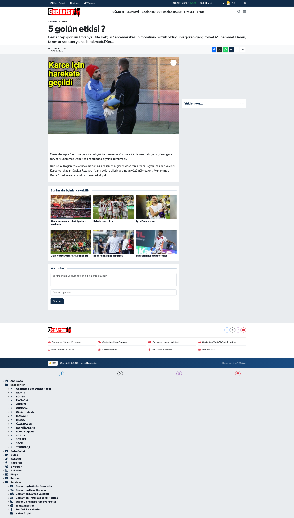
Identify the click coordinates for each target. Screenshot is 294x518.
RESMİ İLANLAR (25, 427)
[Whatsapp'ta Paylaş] (225, 49)
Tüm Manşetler (109, 350)
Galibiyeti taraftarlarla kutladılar (69, 256)
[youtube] (238, 373)
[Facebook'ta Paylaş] (214, 49)
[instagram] (179, 373)
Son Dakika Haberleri (162, 350)
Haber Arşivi (208, 350)
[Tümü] (242, 103)
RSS (54, 363)
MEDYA (20, 420)
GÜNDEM (118, 12)
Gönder (57, 301)
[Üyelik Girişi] (243, 3)
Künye (14, 474)
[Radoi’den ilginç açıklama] (113, 241)
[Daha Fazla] (231, 49)
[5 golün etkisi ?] (113, 95)
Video (76, 3)
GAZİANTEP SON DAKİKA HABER (161, 12)
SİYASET (189, 12)
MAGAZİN (22, 416)
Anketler (16, 470)
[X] (232, 329)
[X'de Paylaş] (219, 49)
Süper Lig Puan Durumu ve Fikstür (36, 501)
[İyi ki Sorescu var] (156, 207)
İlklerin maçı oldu (103, 221)
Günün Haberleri (26, 412)
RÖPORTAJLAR (25, 431)
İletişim (14, 478)
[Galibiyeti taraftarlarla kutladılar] (71, 241)
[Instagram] (238, 329)
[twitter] (120, 373)
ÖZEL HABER (24, 423)
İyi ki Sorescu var (146, 221)
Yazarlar (91, 3)
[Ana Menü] (244, 12)
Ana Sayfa (16, 381)
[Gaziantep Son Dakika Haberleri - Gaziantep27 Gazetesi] (64, 11)
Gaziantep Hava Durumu (114, 342)
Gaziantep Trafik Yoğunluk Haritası (219, 342)
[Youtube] (243, 329)
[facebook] (61, 373)
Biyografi (16, 466)
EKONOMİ (132, 12)
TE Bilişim (241, 363)
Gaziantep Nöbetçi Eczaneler (66, 342)
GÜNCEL (21, 404)
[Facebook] (227, 329)
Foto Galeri (59, 3)
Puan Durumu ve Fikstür (62, 350)
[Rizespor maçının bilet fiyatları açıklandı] (71, 207)
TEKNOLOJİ (23, 447)
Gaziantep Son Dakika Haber (33, 389)
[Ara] (239, 12)
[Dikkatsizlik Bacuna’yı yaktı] (156, 241)
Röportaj (16, 462)
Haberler (53, 21)
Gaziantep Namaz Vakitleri (166, 342)
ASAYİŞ (20, 392)
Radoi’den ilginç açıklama (108, 256)
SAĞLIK (20, 435)
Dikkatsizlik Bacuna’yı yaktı (151, 256)
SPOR (200, 12)
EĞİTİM (20, 396)
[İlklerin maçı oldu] (113, 207)
